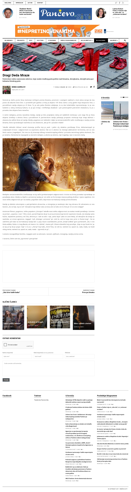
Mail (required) (38, 353)
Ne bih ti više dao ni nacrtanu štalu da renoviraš (112, 454)
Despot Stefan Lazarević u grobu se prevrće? (111, 449)
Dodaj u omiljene (60, 87)
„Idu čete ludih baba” (11, 292)
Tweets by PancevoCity (41, 400)
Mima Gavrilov (18, 87)
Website (67, 353)
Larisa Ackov (118, 9)
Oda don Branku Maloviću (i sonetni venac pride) (112, 444)
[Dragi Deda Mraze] (65, 66)
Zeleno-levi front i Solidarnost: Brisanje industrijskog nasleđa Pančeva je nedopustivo (113, 124)
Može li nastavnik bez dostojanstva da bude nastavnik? (27, 12)
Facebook (7, 395)
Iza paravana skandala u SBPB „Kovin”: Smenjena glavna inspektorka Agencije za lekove (79, 445)
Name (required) (8, 353)
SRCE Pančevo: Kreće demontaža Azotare (79, 478)
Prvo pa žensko (88, 292)
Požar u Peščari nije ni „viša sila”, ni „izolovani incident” (120, 12)
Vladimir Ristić (25, 9)
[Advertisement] (48, 266)
